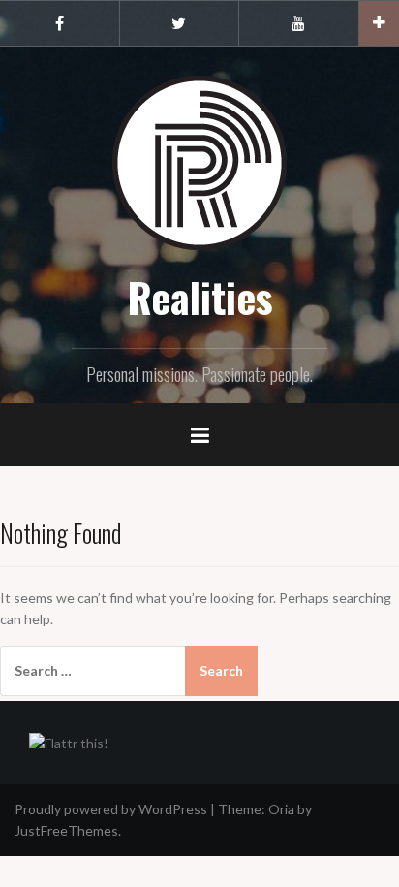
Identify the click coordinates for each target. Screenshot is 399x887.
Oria (281, 809)
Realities (200, 297)
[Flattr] (68, 742)
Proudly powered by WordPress (111, 809)
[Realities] (199, 161)
